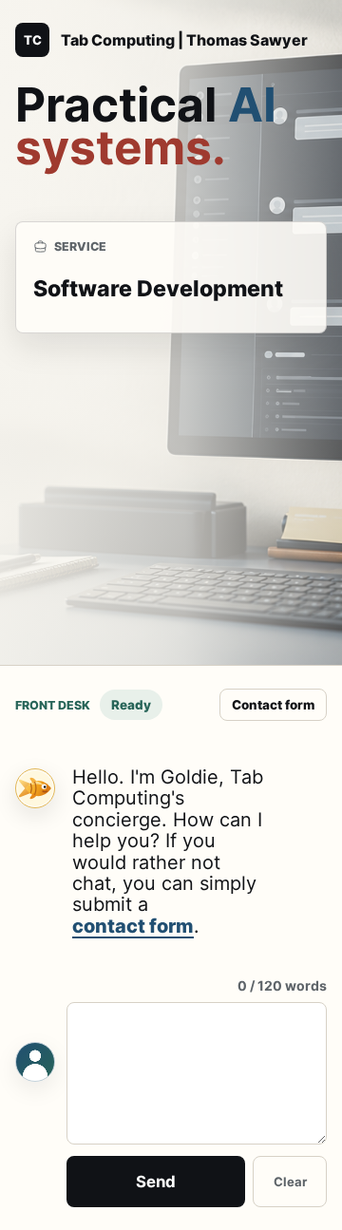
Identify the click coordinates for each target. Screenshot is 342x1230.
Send (156, 1181)
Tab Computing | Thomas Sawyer (184, 39)
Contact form (273, 704)
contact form (133, 926)
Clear (290, 1181)
